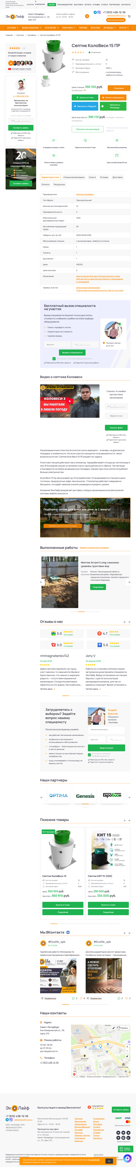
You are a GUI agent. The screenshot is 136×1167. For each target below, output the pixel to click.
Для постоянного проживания (108, 279)
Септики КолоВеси (85, 194)
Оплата (87, 4)
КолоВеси (32, 35)
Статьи (104, 4)
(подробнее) (94, 1159)
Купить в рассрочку (115, 97)
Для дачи (94, 276)
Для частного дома (85, 279)
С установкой (82, 281)
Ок (109, 1161)
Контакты (125, 4)
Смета (92, 177)
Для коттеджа (82, 276)
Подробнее (98, 584)
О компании (40, 2)
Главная (9, 35)
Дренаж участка (82, 1135)
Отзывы (96, 4)
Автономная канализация (88, 287)
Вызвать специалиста (72, 352)
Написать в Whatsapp (115, 106)
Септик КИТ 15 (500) (100, 876)
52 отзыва (68, 634)
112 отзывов (114, 634)
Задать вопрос (106, 748)
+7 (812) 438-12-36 (114, 12)
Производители (65, 4)
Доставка (78, 4)
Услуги (30, 4)
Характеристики (50, 177)
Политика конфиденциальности (106, 1157)
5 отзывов (68, 646)
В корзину (119, 88)
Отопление (50, 28)
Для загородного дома (109, 276)
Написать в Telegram (86, 106)
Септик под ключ (116, 290)
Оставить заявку (21, 127)
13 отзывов (115, 646)
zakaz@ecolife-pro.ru (116, 15)
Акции (52, 4)
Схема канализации (74, 177)
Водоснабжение (30, 28)
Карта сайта (98, 1154)
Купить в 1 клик (87, 97)
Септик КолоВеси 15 (54, 876)
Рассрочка (59, 184)
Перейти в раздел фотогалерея (94, 547)
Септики (11, 28)
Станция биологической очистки (91, 290)
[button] (42, 582)
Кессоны (95, 28)
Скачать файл (116, 427)
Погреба (83, 28)
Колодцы (108, 28)
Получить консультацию (87, 129)
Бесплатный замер (115, 20)
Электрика (67, 28)
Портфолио (114, 4)
